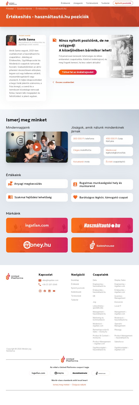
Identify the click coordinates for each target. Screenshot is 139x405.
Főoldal (10, 8)
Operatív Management (120, 325)
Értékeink (65, 3)
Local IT (118, 306)
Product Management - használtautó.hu (123, 337)
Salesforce (119, 342)
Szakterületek (24, 8)
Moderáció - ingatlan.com (98, 325)
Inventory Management (120, 297)
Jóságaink (78, 3)
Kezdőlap (75, 280)
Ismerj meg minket (61, 385)
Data (95, 280)
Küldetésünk (76, 292)
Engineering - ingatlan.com (120, 285)
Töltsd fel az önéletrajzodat (77, 72)
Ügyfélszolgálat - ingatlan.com (122, 349)
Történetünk (92, 3)
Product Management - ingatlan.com (102, 343)
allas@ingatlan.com (50, 280)
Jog (94, 302)
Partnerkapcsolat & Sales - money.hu (101, 331)
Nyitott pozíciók (123, 3)
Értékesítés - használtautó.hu (99, 291)
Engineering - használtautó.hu (99, 285)
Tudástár (105, 3)
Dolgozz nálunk (79, 385)
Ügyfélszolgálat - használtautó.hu (100, 349)
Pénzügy (118, 330)
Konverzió (119, 302)
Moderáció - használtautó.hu (121, 319)
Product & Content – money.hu (101, 337)
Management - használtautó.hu (99, 313)
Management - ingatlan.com (121, 313)
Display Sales (120, 280)
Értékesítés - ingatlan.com (120, 291)
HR (94, 296)
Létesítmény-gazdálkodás (98, 307)
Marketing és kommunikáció (99, 319)
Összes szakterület (65, 82)
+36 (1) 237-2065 (49, 284)
